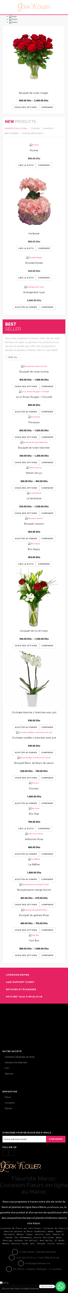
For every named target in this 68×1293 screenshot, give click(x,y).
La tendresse (34, 498)
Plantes (48, 128)
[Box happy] (34, 543)
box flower (11, 133)
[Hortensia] (34, 201)
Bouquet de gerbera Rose (34, 915)
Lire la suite (26, 165)
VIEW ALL (13, 357)
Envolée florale (34, 263)
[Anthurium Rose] (34, 833)
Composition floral (16, 128)
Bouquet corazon (34, 523)
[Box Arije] (34, 808)
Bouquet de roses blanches (34, 447)
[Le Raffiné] (34, 859)
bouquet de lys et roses (34, 631)
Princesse (34, 422)
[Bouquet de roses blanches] (34, 442)
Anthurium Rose (34, 839)
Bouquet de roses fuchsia (34, 371)
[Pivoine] (34, 145)
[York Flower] (34, 7)
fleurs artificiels (32, 133)
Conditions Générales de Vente (19, 1057)
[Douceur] (34, 783)
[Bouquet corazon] (34, 518)
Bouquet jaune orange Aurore (34, 889)
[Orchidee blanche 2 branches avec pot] (34, 678)
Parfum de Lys (34, 473)
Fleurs (36, 128)
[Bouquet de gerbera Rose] (34, 909)
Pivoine (34, 150)
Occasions (10, 1103)
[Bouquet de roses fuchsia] (34, 366)
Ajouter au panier (26, 307)
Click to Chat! (47, 1286)
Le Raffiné (34, 864)
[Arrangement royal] (34, 287)
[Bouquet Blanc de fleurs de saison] (34, 757)
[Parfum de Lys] (34, 467)
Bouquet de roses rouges (33, 93)
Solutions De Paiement (16, 1062)
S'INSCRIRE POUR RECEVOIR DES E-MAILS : (27, 1133)
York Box (34, 940)
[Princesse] (34, 417)
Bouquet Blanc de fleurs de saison (34, 763)
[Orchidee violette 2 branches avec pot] (34, 732)
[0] (62, 9)
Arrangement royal (34, 292)
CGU (7, 1068)
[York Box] (34, 935)
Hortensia (34, 233)
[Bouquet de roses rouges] (33, 56)
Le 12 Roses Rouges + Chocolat (34, 397)
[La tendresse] (34, 493)
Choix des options (25, 107)
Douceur (34, 788)
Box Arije (34, 813)
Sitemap (9, 1073)
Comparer (47, 107)
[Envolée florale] (34, 257)
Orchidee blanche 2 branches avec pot (34, 712)
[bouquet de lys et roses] (34, 597)
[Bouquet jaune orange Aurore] (34, 884)
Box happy (34, 549)
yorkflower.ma (55, 1207)
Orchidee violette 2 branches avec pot (34, 737)
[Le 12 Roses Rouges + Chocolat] (34, 391)
